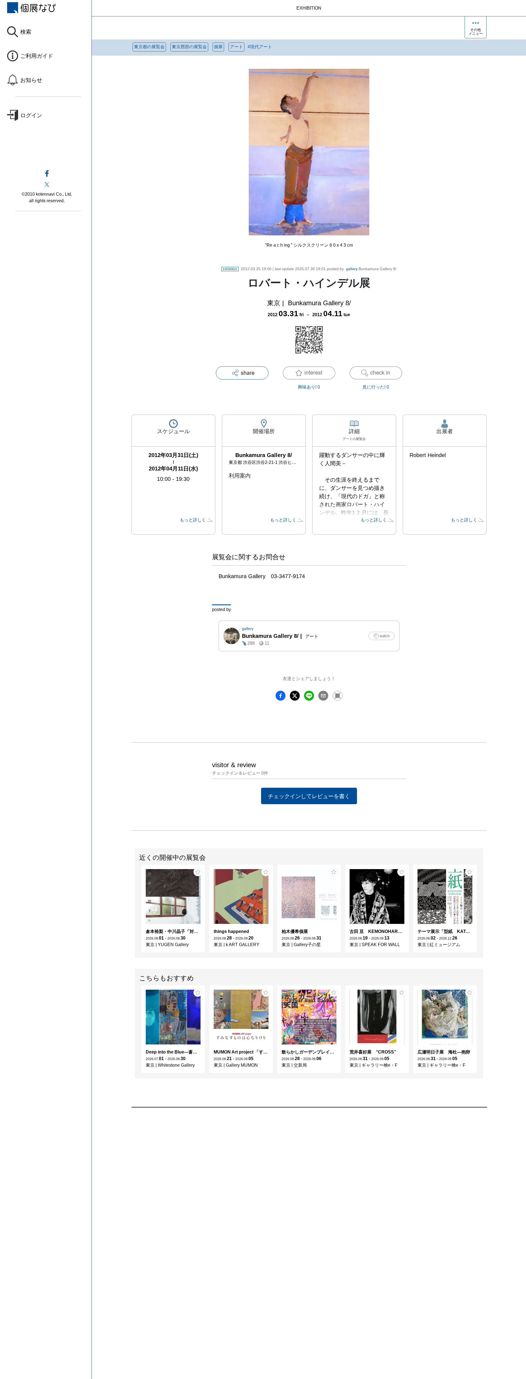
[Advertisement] (296, 1169)
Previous (135, 911)
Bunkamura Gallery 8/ (371, 269)
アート (236, 46)
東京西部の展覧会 (189, 46)
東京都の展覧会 (149, 46)
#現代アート (260, 46)
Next (483, 911)
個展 (218, 46)
